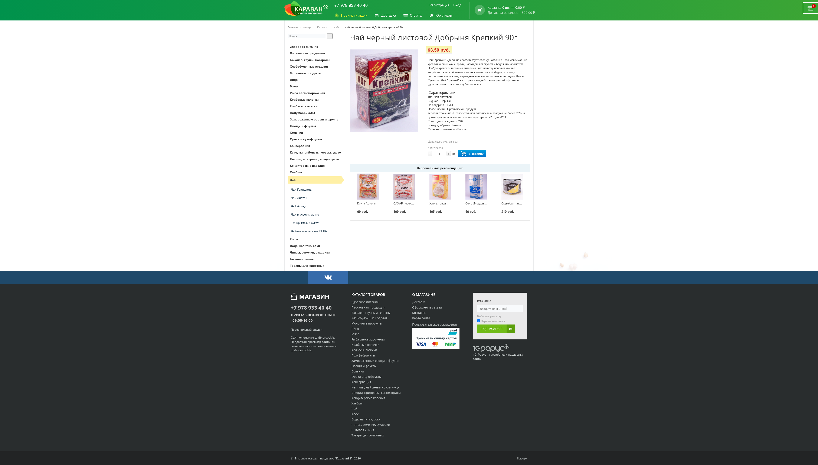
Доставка (388, 15)
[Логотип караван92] (306, 8)
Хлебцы (357, 403)
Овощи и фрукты (363, 366)
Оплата (416, 15)
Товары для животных (367, 435)
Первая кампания (493, 321)
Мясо (355, 334)
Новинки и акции (354, 15)
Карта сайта (421, 318)
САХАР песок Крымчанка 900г (413, 203)
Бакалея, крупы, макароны (370, 313)
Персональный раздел (306, 329)
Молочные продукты (366, 323)
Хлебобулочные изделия (369, 318)
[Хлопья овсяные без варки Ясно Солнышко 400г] (440, 186)
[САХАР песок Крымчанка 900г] (404, 186)
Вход (457, 5)
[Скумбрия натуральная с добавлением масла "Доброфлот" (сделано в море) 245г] (512, 186)
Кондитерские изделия (368, 398)
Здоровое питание (365, 302)
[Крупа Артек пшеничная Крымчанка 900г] (368, 186)
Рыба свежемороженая (368, 339)
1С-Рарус (479, 354)
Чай (354, 409)
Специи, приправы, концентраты (376, 393)
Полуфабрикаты (363, 355)
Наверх (521, 458)
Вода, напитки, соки (365, 419)
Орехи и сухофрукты (366, 377)
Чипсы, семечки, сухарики (370, 425)
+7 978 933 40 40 (351, 5)
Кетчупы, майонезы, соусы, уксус (375, 387)
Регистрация (439, 5)
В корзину (476, 153)
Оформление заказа (427, 307)
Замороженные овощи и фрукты (375, 361)
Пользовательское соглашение (435, 324)
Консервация (361, 382)
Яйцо (355, 329)
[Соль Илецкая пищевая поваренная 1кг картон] (476, 186)
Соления (357, 371)
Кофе (355, 414)
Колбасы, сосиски (364, 350)
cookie (329, 337)
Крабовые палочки (365, 345)
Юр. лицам (443, 15)
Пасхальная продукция (368, 307)
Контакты (419, 313)
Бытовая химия (362, 430)
